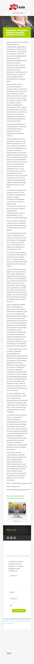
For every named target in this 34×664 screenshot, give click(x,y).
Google (8, 538)
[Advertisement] (17, 638)
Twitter (14, 538)
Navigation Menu (17, 13)
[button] (13, 521)
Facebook (11, 538)
